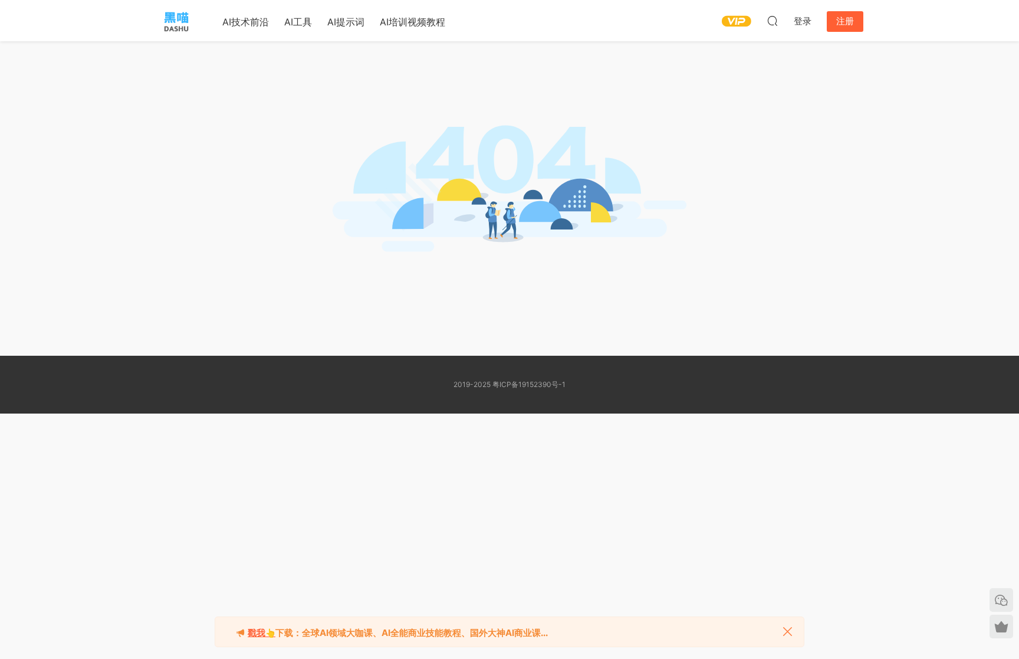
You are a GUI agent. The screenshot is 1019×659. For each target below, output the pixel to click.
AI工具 (298, 22)
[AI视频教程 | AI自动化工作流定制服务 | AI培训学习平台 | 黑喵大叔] (176, 20)
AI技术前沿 (245, 22)
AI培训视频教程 (412, 22)
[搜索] (772, 20)
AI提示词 (345, 22)
